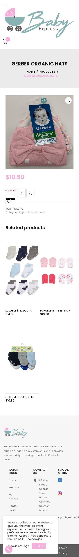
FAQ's (63, 548)
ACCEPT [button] (38, 546)
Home (12, 480)
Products (14, 487)
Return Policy (13, 508)
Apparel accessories (32, 212)
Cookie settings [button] (18, 546)
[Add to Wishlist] (21, 194)
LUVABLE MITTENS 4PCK (55, 310)
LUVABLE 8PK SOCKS (19, 310)
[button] (68, 100)
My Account (14, 496)
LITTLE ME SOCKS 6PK (19, 396)
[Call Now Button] (8, 549)
